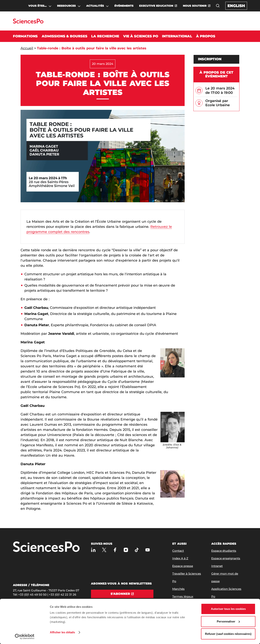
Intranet (217, 566)
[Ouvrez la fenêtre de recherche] (218, 6)
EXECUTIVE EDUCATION (156, 5)
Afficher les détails (62, 632)
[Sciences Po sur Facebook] (115, 550)
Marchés (178, 589)
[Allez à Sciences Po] (46, 547)
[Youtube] (147, 550)
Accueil (27, 48)
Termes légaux (182, 596)
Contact (178, 550)
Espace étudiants (223, 550)
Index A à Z (180, 558)
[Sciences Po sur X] (104, 550)
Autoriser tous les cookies (228, 608)
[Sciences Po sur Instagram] (126, 550)
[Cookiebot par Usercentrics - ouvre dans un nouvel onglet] (24, 636)
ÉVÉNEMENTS (123, 5)
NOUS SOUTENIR (195, 5)
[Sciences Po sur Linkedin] (93, 550)
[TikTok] (136, 550)
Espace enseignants (225, 558)
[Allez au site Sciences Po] (28, 22)
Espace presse (182, 566)
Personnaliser (226, 621)
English (236, 5)
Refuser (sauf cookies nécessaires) (228, 633)
